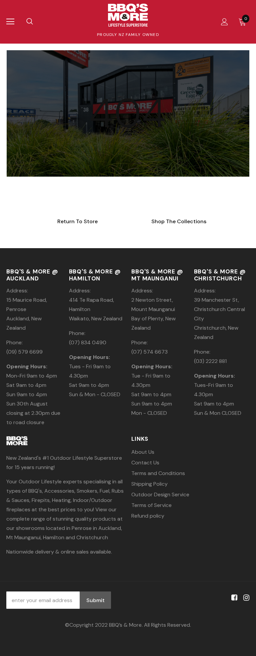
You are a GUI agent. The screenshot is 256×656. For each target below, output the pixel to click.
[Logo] (128, 15)
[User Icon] (224, 21)
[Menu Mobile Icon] (10, 22)
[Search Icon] (29, 21)
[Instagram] (245, 597)
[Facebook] (233, 597)
